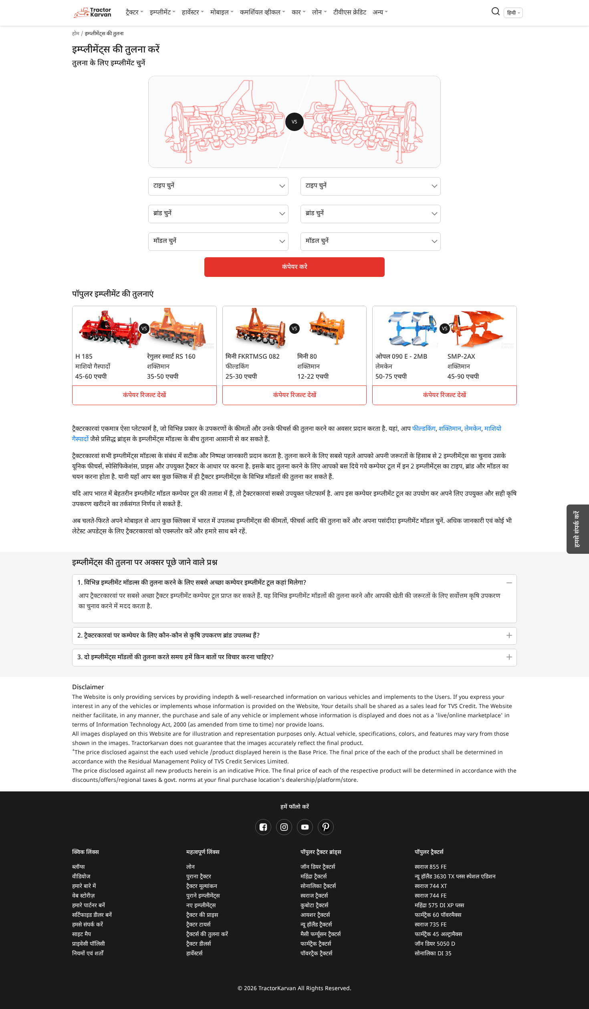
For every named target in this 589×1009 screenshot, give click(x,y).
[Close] (400, 388)
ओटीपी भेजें (367, 463)
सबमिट (294, 584)
